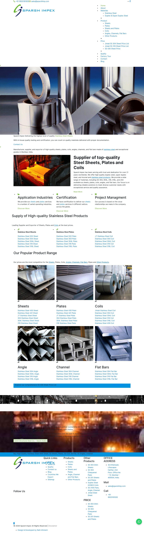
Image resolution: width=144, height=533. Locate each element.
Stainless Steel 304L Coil (105, 241)
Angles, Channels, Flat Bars (115, 33)
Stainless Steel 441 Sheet (28, 313)
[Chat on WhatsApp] (139, 522)
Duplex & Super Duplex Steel (116, 16)
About (103, 8)
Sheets (107, 23)
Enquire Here (119, 454)
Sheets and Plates (112, 28)
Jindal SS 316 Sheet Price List (117, 46)
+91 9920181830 (22, 1)
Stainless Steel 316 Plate (66, 244)
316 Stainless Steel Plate (66, 323)
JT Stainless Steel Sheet (27, 315)
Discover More (23, 208)
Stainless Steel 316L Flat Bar (106, 379)
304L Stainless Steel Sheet (28, 321)
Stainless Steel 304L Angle (28, 374)
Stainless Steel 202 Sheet (28, 236)
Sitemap (51, 479)
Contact (104, 59)
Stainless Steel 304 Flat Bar (106, 371)
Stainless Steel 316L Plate (66, 246)
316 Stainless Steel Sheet (28, 323)
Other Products (111, 36)
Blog (102, 61)
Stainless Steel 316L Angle (28, 379)
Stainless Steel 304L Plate (66, 241)
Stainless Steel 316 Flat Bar (106, 376)
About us (51, 464)
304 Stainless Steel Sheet (28, 318)
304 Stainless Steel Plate (66, 318)
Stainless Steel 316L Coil (105, 246)
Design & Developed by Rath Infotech (33, 530)
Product (104, 21)
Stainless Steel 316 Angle (28, 376)
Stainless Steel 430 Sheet (28, 310)
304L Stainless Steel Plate (66, 321)
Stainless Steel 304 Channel (67, 371)
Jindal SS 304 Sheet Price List (117, 43)
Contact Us (38, 144)
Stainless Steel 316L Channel (67, 379)
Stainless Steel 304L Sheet (28, 241)
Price (103, 41)
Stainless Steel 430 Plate (66, 310)
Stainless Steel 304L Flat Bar (106, 374)
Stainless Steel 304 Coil (104, 239)
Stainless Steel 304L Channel (68, 374)
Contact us (52, 469)
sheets (33, 202)
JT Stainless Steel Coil (104, 236)
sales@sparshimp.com (40, 1)
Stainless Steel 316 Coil (104, 244)
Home (103, 5)
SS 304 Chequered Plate (92, 472)
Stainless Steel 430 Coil (104, 323)
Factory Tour (106, 56)
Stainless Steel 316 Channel (67, 376)
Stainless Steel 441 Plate (66, 313)
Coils (107, 31)
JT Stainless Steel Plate (65, 315)
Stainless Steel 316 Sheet (28, 244)
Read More (78, 192)
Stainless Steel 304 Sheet (28, 239)
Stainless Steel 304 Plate (66, 239)
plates (42, 202)
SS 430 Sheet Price (112, 49)
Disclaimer (53, 526)
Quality (103, 54)
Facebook (18, 495)
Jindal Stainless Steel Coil (105, 310)
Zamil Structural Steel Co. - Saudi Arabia (30, 441)
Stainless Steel (110, 13)
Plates (107, 26)
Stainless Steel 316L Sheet (28, 246)
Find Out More (118, 385)
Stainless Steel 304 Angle (28, 371)
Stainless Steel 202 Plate (66, 236)
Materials (104, 11)
